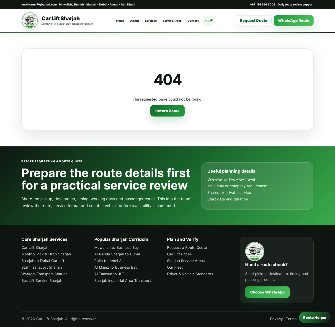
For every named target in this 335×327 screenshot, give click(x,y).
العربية (209, 20)
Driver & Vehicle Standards (190, 274)
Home (120, 20)
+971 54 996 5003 (263, 4)
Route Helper (315, 317)
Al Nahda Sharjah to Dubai (117, 254)
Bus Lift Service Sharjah (41, 280)
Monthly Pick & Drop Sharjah (46, 254)
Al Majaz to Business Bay (115, 267)
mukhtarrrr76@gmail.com (39, 4)
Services (151, 20)
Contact (193, 20)
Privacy (276, 319)
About (134, 20)
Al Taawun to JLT (109, 274)
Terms (291, 319)
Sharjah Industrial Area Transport (122, 280)
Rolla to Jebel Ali (109, 260)
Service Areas (172, 20)
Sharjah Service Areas (186, 260)
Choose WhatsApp (267, 292)
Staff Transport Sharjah (41, 267)
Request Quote (253, 20)
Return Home (167, 111)
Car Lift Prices (179, 254)
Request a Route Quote (187, 247)
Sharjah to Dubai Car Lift (42, 260)
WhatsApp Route (293, 20)
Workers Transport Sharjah (44, 274)
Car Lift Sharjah (34, 247)
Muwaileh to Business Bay (116, 247)
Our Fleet (175, 267)
